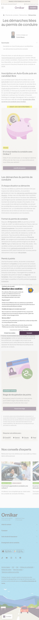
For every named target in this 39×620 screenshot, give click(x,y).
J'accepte (29, 333)
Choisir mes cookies (9, 333)
